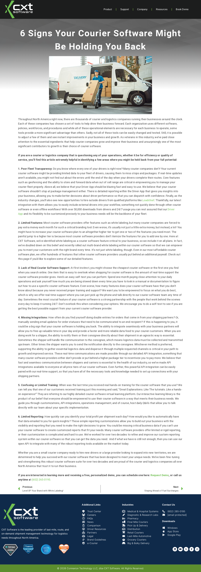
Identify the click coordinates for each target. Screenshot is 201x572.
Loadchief (148, 200)
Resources (162, 9)
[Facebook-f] (191, 549)
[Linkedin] (175, 549)
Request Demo (160, 475)
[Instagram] (197, 549)
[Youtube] (180, 549)
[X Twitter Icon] (186, 549)
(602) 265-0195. (41, 479)
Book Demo (182, 9)
